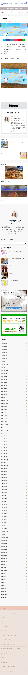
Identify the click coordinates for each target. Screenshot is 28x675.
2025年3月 (4, 391)
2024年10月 (4, 403)
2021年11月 (4, 498)
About (3, 622)
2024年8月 (4, 409)
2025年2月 (4, 394)
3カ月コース (5, 631)
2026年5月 (4, 349)
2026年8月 (4, 343)
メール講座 (4, 653)
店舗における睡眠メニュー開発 (10, 649)
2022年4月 (4, 483)
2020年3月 (4, 558)
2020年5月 (4, 552)
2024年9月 (4, 406)
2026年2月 (4, 358)
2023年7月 (4, 439)
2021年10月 (4, 501)
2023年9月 (4, 433)
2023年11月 (4, 427)
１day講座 (4, 626)
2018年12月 (4, 597)
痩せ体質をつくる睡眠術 (17, 12)
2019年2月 (4, 591)
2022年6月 (4, 478)
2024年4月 (4, 418)
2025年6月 (4, 382)
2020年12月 (4, 531)
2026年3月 (4, 355)
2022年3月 (4, 486)
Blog (2, 657)
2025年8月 (4, 376)
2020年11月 (4, 534)
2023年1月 (4, 457)
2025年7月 (4, 379)
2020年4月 (4, 555)
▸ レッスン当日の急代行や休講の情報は (14, 8)
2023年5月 (4, 445)
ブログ (15, 21)
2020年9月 (4, 540)
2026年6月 (4, 346)
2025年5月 (4, 385)
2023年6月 (4, 442)
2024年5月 (4, 415)
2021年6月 (4, 513)
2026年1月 (4, 361)
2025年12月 (4, 364)
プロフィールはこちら (14, 234)
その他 (11, 21)
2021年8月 (4, 507)
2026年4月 (4, 352)
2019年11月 (4, 570)
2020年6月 (4, 549)
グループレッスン (6, 640)
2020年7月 (4, 546)
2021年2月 (4, 525)
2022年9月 (4, 469)
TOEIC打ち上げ (5, 181)
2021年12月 (4, 495)
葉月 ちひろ (14, 116)
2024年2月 (4, 421)
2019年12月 (4, 567)
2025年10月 (4, 370)
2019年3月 (4, 588)
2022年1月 (4, 492)
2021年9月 (4, 504)
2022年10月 (4, 466)
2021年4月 (4, 519)
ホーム (3, 617)
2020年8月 (4, 543)
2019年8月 (4, 573)
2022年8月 (4, 472)
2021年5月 (4, 516)
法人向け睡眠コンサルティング (10, 644)
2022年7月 (4, 475)
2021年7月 (4, 510)
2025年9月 (4, 373)
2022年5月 (4, 481)
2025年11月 (4, 367)
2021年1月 (4, 528)
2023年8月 (4, 436)
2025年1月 (4, 397)
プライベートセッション (8, 635)
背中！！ (3, 200)
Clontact (4, 662)
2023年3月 (4, 451)
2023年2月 (4, 454)
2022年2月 (4, 489)
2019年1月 (4, 594)
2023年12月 (4, 424)
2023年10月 (4, 430)
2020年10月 (4, 537)
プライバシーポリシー (8, 666)
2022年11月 (4, 463)
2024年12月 (4, 400)
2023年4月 (4, 448)
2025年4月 (4, 388)
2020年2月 (4, 561)
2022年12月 (4, 460)
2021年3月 (4, 522)
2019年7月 (4, 576)
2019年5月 (4, 582)
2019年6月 (4, 579)
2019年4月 (4, 585)
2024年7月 (4, 412)
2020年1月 (4, 564)
